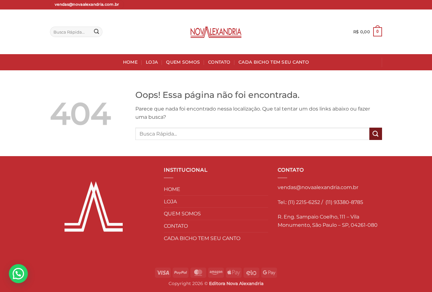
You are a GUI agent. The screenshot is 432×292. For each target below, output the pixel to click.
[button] (367, 32)
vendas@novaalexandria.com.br (318, 187)
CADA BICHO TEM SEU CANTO (273, 62)
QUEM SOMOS (183, 62)
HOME (130, 62)
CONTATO (219, 62)
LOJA (152, 62)
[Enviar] (96, 32)
